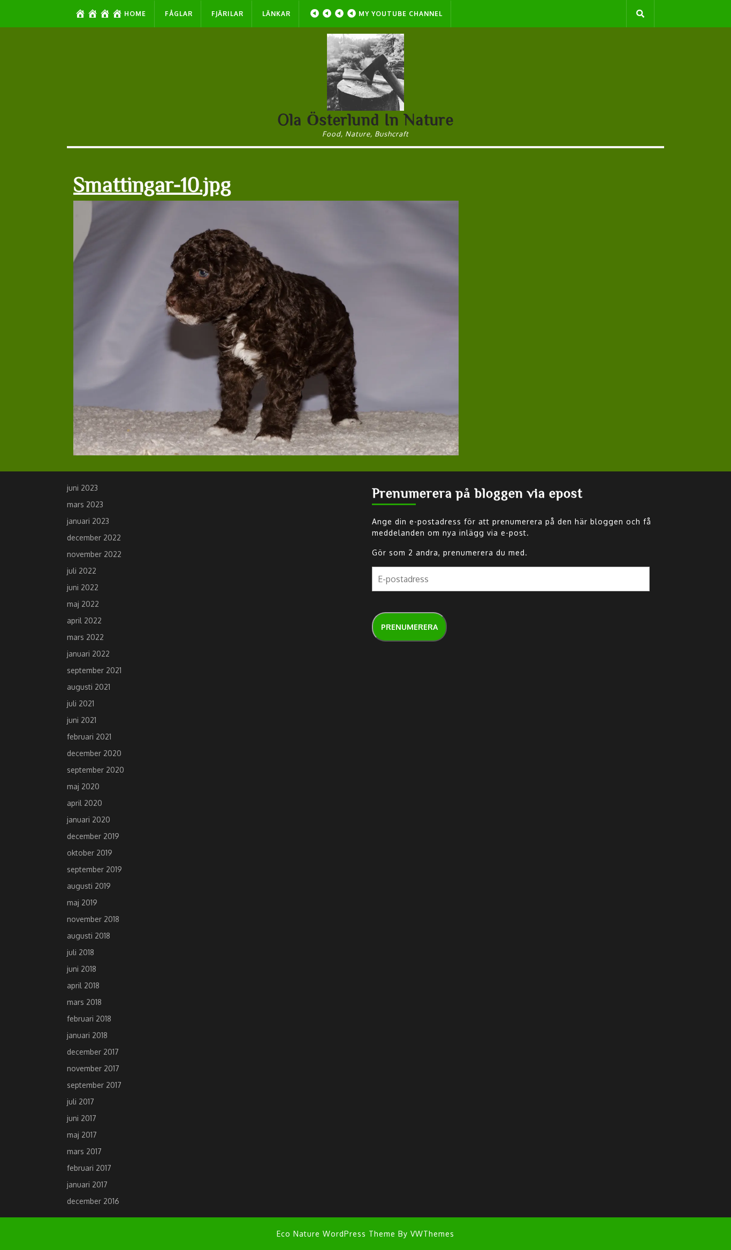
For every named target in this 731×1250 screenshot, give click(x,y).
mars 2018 (84, 1002)
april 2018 (83, 985)
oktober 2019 (89, 852)
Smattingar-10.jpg (152, 183)
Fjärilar (227, 14)
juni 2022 (82, 587)
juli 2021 (80, 703)
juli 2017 (80, 1101)
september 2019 (94, 869)
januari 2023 (88, 520)
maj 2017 (82, 1134)
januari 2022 (88, 653)
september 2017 (94, 1084)
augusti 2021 (88, 686)
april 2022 (84, 620)
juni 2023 (82, 487)
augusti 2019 (89, 885)
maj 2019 (82, 902)
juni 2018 (81, 968)
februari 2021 (89, 736)
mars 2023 (85, 504)
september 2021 (94, 670)
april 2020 (84, 802)
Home (135, 14)
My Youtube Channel (401, 14)
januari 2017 (87, 1184)
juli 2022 (81, 570)
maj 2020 (83, 786)
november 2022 (94, 554)
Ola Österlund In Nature (366, 119)
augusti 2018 (88, 935)
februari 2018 (89, 1018)
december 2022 (94, 537)
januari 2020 (88, 819)
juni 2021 (81, 720)
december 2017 (93, 1051)
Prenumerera (409, 626)
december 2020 (94, 753)
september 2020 (95, 769)
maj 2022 (83, 603)
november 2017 (93, 1068)
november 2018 (93, 919)
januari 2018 (87, 1035)
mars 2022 (85, 637)
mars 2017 (84, 1151)
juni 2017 (81, 1118)
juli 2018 (80, 952)
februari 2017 (89, 1167)
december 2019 (93, 836)
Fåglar (179, 14)
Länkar (276, 14)
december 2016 (93, 1201)
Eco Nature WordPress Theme (336, 1233)
